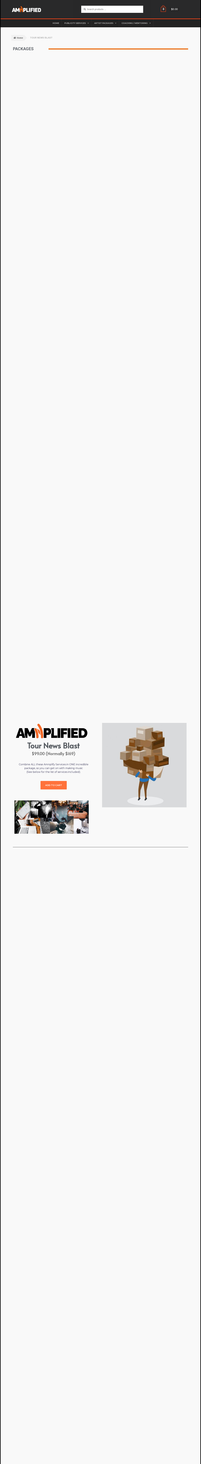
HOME (56, 23)
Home (20, 38)
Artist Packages (103, 23)
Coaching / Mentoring (135, 23)
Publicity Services (75, 23)
